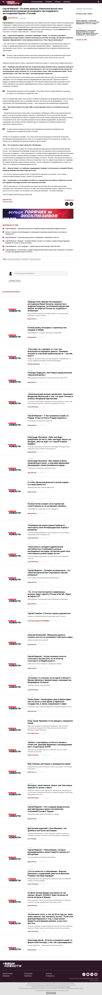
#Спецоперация (36, 1)
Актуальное (28, 973)
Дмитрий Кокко (32, 905)
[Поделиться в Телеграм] (71, 204)
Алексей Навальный (14, 259)
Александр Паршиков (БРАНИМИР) (38, 621)
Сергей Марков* (35, 259)
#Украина (49, 1)
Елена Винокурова (33, 733)
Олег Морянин (32, 839)
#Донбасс (66, 1)
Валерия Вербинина (34, 364)
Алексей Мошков (33, 407)
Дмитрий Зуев (32, 337)
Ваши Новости (32, 319)
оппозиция (25, 259)
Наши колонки (8, 973)
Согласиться (51, 993)
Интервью (6, 976)
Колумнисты (50, 976)
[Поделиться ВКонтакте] (67, 204)
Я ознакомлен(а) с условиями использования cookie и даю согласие (52, 990)
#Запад (57, 1)
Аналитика (28, 976)
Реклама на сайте (81, 39)
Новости (49, 973)
